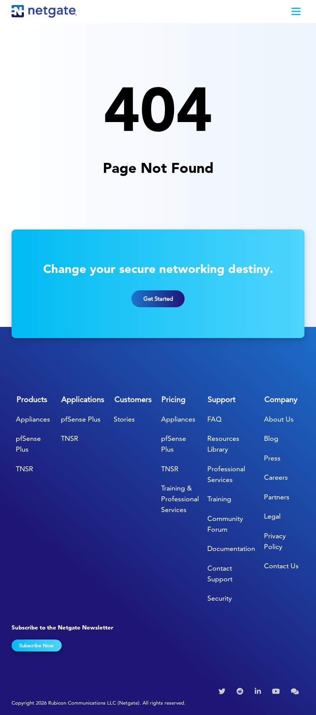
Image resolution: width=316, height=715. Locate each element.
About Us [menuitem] (279, 419)
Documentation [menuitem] (231, 548)
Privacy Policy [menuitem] (275, 541)
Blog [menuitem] (271, 438)
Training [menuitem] (219, 498)
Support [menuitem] (221, 399)
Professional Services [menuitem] (226, 474)
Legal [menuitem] (272, 516)
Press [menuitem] (272, 458)
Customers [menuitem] (133, 399)
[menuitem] (223, 691)
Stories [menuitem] (124, 419)
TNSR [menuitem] (24, 468)
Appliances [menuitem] (33, 419)
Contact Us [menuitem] (281, 565)
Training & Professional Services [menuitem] (180, 499)
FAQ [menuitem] (214, 419)
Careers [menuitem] (276, 477)
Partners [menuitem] (276, 496)
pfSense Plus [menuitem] (28, 444)
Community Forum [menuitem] (225, 524)
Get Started (158, 298)
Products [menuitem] (32, 399)
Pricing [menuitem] (173, 399)
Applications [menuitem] (82, 399)
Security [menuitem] (219, 598)
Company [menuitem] (281, 399)
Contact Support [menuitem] (219, 573)
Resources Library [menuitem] (223, 444)
